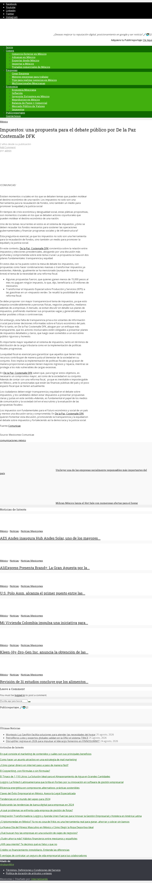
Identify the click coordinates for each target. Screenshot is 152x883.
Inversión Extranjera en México (30, 96)
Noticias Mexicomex (32, 531)
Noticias (14, 531)
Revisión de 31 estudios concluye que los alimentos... (44, 681)
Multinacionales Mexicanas (28, 83)
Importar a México (23, 63)
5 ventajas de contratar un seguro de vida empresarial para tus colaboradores (43, 855)
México (4, 121)
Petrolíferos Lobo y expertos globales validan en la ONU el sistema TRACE (47, 737)
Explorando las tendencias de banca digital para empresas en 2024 (37, 804)
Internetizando (39, 879)
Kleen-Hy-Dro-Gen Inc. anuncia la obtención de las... (44, 652)
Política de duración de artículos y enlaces (29, 873)
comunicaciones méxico (13, 440)
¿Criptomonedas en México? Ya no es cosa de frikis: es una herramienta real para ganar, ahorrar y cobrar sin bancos (64, 821)
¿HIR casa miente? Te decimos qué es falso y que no (28, 844)
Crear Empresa (20, 73)
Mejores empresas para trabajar (30, 76)
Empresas (11, 70)
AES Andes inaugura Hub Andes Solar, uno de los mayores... (50, 538)
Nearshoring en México (26, 99)
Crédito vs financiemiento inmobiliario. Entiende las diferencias (34, 850)
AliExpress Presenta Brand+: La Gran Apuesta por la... (45, 567)
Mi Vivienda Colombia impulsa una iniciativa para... (44, 622)
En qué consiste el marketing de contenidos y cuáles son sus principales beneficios (45, 754)
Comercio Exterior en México (29, 53)
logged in (20, 695)
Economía (12, 86)
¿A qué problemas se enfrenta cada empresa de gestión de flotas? (36, 810)
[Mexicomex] (20, 26)
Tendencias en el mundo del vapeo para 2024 (25, 799)
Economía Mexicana (24, 89)
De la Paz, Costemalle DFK (34, 248)
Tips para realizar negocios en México (34, 80)
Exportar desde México (25, 60)
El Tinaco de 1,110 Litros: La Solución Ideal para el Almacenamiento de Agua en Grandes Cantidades (55, 776)
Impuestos (18, 109)
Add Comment (8, 147)
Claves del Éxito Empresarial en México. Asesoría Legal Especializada (38, 793)
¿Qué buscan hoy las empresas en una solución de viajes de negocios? (39, 833)
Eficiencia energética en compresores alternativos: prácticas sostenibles (40, 787)
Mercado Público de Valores (28, 106)
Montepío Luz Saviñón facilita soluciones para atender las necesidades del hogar (51, 734)
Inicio (9, 47)
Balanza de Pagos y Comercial (29, 102)
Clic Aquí (147, 40)
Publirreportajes (15, 112)
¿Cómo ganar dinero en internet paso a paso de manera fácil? (34, 765)
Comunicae (14, 425)
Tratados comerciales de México (31, 66)
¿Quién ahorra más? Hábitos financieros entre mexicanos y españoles (38, 838)
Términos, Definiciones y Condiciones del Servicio (33, 870)
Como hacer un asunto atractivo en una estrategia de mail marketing (38, 759)
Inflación (17, 93)
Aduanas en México (23, 57)
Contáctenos (13, 116)
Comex (10, 50)
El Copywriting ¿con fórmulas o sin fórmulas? (25, 770)
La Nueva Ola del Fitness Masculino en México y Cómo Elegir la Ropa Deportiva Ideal (47, 827)
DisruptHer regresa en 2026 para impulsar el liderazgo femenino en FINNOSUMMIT (53, 741)
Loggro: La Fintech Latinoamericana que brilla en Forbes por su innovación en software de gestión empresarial (62, 782)
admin (8, 150)
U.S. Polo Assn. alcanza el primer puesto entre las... (42, 593)
